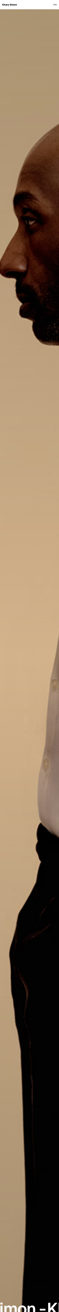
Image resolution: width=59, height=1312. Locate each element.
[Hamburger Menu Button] (55, 4)
